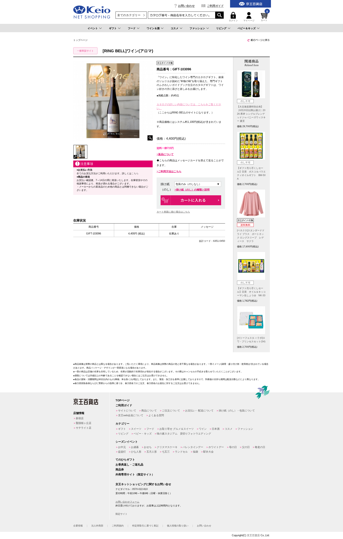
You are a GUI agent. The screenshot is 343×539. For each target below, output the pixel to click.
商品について (149, 410)
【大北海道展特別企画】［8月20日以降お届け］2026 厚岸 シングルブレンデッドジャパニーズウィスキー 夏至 (251, 113)
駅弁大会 (208, 451)
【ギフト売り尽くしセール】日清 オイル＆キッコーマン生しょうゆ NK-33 (251, 292)
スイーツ (136, 428)
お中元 (122, 447)
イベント (93, 28)
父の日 (246, 447)
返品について (166, 154)
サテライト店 (83, 427)
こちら (135, 173)
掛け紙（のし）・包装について (237, 410)
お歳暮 (135, 447)
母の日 (233, 447)
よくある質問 (156, 415)
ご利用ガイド (215, 5)
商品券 (120, 469)
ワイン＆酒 (153, 28)
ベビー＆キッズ (247, 28)
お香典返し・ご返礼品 (129, 464)
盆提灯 (122, 451)
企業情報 (78, 525)
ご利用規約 (118, 525)
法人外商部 (97, 525)
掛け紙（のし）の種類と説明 (193, 189)
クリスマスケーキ (167, 447)
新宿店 (80, 418)
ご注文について (171, 410)
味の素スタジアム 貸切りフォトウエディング (184, 433)
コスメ (174, 28)
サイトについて (127, 410)
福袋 (195, 451)
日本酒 (216, 428)
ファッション (197, 28)
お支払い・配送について (199, 410)
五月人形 (151, 451)
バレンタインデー (193, 447)
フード (132, 28)
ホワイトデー (216, 447)
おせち (148, 447)
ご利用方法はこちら (169, 171)
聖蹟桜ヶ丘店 (83, 423)
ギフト (113, 28)
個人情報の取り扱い (177, 525)
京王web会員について (130, 415)
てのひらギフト (125, 459)
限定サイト (121, 514)
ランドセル (181, 451)
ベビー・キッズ (143, 433)
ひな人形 (136, 451)
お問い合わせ (186, 5)
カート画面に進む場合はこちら (173, 211)
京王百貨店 (253, 535)
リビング (221, 28)
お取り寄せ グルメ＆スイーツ (176, 428)
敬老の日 (260, 447)
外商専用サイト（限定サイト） (135, 474)
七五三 (166, 451)
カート (264, 16)
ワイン (203, 428)
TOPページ (123, 400)
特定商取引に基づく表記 (145, 525)
